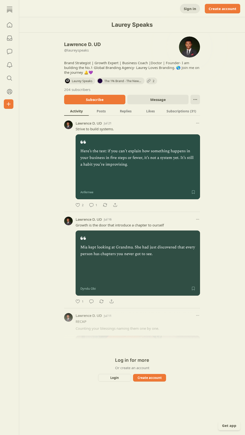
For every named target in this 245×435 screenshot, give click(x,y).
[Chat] (9, 51)
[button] (9, 25)
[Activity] (9, 65)
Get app (229, 425)
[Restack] (105, 205)
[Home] (9, 9)
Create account (222, 8)
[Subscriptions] (9, 38)
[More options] (197, 123)
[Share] (115, 205)
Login (114, 378)
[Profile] (9, 91)
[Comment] (91, 301)
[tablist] (132, 111)
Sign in (190, 8)
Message (158, 99)
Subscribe (95, 99)
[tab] (76, 111)
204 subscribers (77, 89)
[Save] (193, 192)
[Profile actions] (195, 99)
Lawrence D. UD (89, 123)
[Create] (8, 104)
